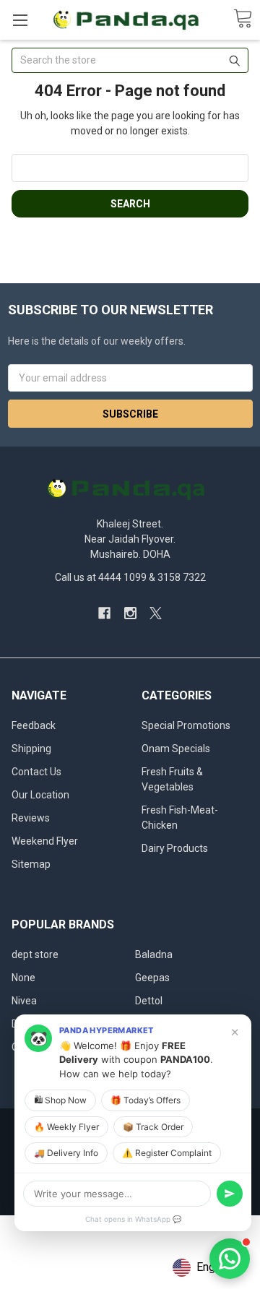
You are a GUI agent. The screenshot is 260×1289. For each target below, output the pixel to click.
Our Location (40, 795)
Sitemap (31, 864)
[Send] (230, 1194)
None (23, 977)
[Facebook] (104, 613)
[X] (155, 613)
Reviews (31, 818)
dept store (35, 954)
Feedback (34, 725)
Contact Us (36, 771)
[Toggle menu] (20, 20)
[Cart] (242, 19)
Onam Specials (176, 748)
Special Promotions (186, 725)
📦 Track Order (153, 1126)
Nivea (24, 1000)
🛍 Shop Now (60, 1100)
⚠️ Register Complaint (167, 1152)
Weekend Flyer (45, 841)
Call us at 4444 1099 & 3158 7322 (130, 577)
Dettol (148, 1000)
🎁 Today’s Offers (145, 1100)
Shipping (31, 748)
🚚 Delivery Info (66, 1152)
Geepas (152, 977)
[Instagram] (130, 613)
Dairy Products (175, 848)
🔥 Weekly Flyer (66, 1126)
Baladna (154, 954)
